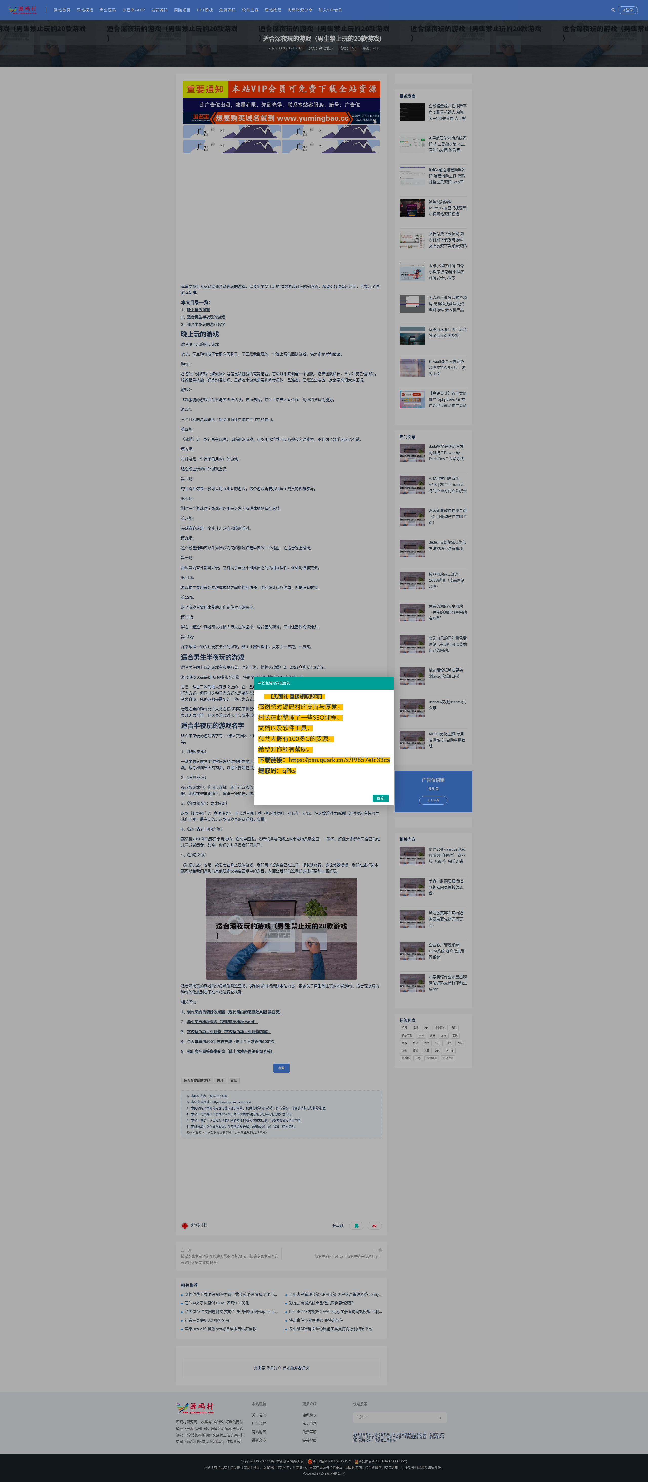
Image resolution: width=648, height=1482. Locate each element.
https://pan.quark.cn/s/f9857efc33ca (339, 760)
